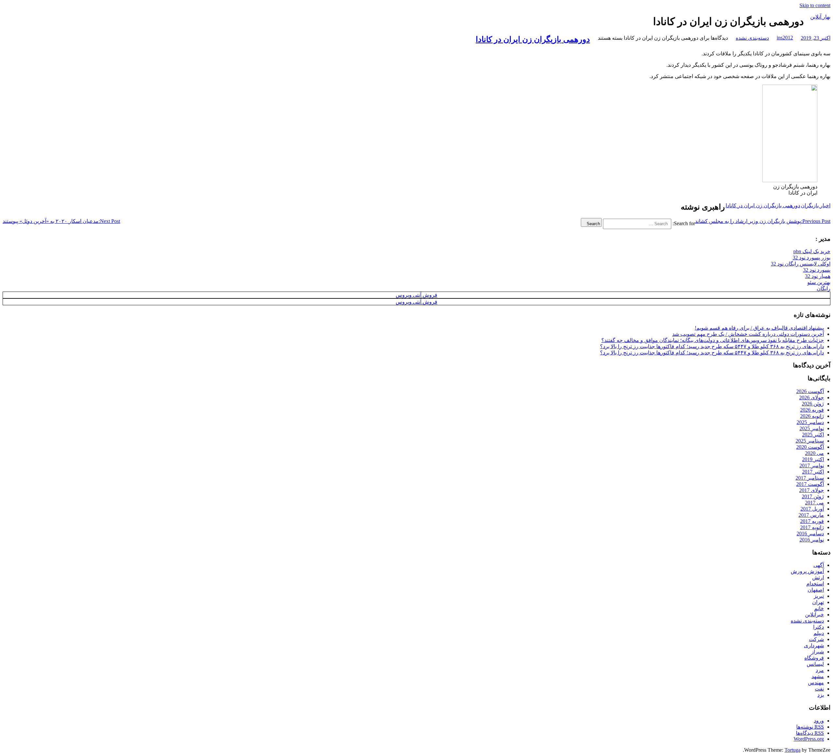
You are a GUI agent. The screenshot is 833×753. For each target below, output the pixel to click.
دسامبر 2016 (810, 533)
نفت (819, 688)
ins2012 (785, 37)
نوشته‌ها (810, 727)
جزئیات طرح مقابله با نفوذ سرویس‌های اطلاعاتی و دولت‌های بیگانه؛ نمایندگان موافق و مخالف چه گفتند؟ (712, 340)
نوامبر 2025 (811, 428)
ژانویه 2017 (812, 527)
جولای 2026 (811, 397)
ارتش (818, 577)
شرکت (816, 639)
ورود (819, 720)
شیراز (817, 651)
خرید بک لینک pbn (811, 251)
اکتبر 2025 (813, 434)
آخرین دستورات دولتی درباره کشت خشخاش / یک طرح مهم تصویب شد (748, 334)
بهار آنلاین (820, 17)
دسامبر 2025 (810, 422)
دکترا (818, 627)
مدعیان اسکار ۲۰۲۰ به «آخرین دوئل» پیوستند (61, 221)
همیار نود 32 (817, 276)
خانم (819, 608)
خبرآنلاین (814, 614)
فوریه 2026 (812, 410)
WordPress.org (809, 739)
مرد (820, 670)
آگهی (818, 565)
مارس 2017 (811, 515)
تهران (818, 602)
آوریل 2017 (812, 509)
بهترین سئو (818, 282)
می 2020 (814, 453)
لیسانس (815, 664)
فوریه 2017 (812, 521)
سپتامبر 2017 (810, 478)
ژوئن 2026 (813, 403)
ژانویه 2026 (812, 416)
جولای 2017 (811, 490)
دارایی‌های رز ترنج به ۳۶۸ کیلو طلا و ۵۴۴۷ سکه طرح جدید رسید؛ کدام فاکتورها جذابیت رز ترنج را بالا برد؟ (712, 346)
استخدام (815, 583)
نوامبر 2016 (811, 539)
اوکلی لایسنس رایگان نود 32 (800, 264)
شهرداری (814, 645)
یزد (820, 695)
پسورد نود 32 (816, 270)
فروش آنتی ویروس (416, 295)
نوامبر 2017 (811, 465)
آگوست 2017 (810, 484)
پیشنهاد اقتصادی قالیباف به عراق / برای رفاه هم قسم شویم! (759, 328)
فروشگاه (814, 658)
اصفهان (816, 590)
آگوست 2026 (810, 391)
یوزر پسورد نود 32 (811, 257)
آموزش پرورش (807, 571)
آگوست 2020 (810, 447)
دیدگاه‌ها (810, 733)
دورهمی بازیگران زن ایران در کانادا (533, 39)
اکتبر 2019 (813, 459)
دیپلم (818, 633)
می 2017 (814, 502)
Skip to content (814, 5)
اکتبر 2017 (813, 471)
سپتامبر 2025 (810, 441)
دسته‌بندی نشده (752, 38)
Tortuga (792, 750)
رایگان (823, 288)
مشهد (818, 676)
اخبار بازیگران (815, 205)
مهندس (816, 682)
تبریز (819, 596)
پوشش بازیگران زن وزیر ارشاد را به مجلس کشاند (762, 221)
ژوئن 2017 (813, 496)
